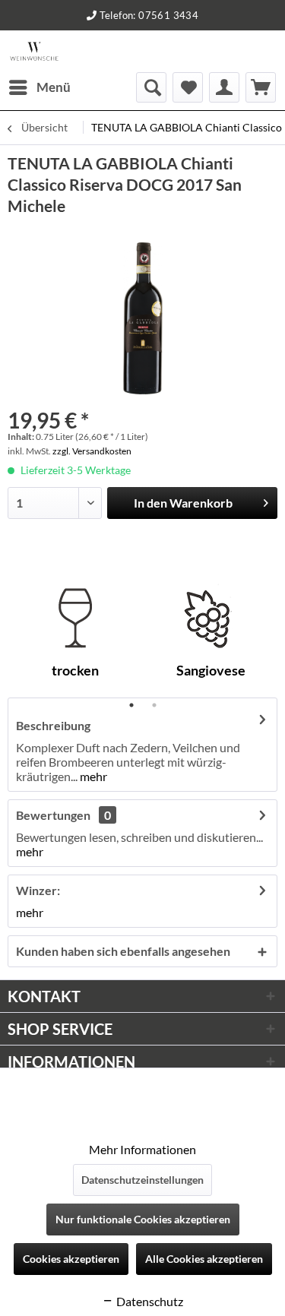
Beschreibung (53, 725)
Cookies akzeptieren (71, 1258)
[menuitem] (39, 87)
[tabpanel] (75, 637)
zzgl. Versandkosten (91, 451)
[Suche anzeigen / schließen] (151, 87)
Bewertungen (53, 815)
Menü (53, 87)
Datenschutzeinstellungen (142, 1179)
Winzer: (38, 890)
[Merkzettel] (188, 87)
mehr (92, 776)
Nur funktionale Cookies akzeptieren (142, 1219)
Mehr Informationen (142, 1149)
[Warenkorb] (260, 87)
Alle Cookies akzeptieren (204, 1258)
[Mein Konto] (224, 87)
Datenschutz (148, 1301)
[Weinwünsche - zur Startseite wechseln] (34, 51)
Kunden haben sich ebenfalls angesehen (123, 951)
